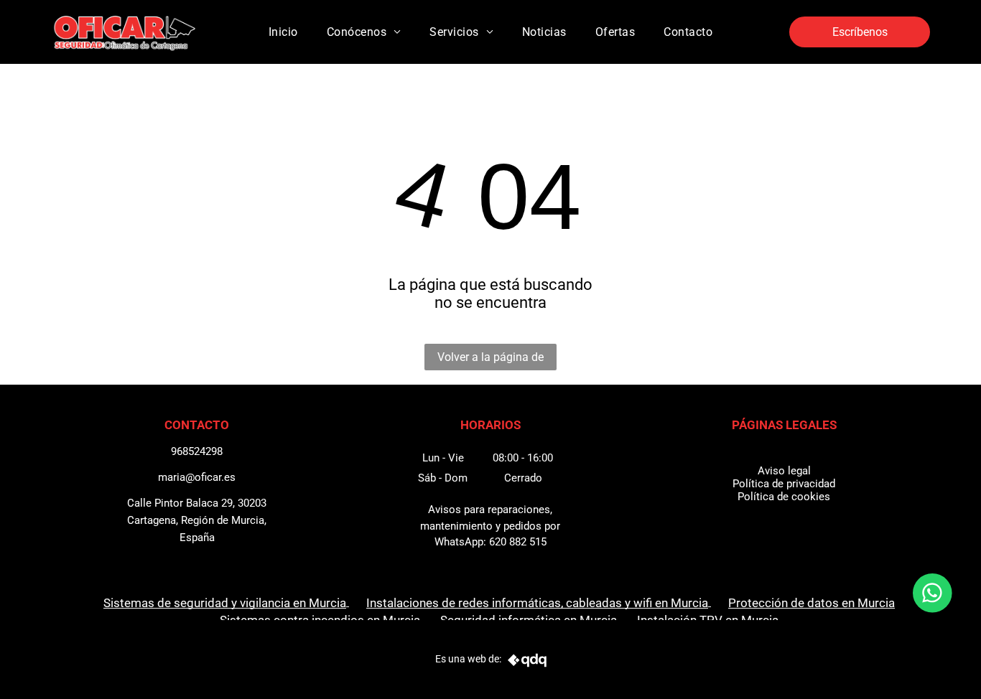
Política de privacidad (784, 483)
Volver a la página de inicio (490, 360)
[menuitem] (283, 32)
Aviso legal (784, 470)
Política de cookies (784, 496)
